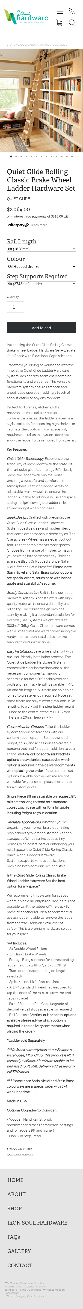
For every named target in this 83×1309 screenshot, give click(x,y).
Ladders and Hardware (33, 45)
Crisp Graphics (35, 1296)
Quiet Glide (59, 45)
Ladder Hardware (23, 1154)
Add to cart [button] (41, 327)
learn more (39, 225)
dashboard (11, 1289)
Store (11, 45)
